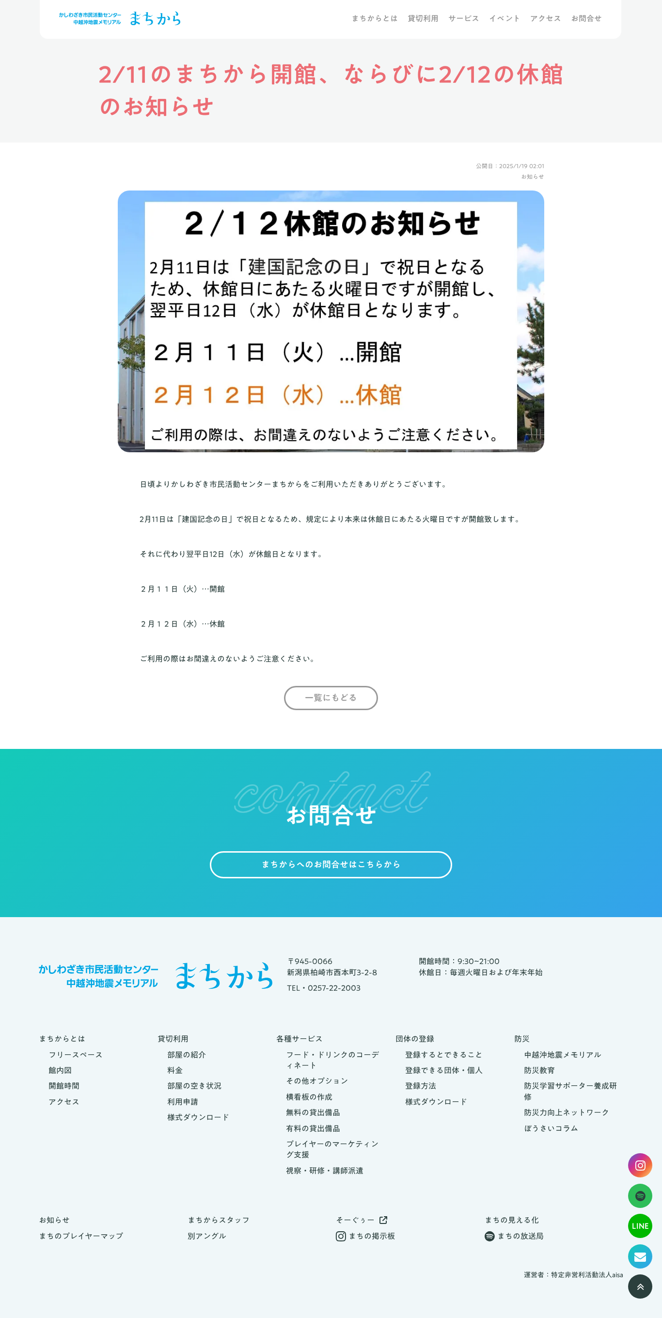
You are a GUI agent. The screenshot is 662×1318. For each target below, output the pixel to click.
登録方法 (420, 1085)
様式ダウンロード (198, 1117)
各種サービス (299, 1038)
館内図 (60, 1070)
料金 (175, 1070)
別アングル (207, 1236)
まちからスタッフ (219, 1220)
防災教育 (539, 1070)
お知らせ (54, 1220)
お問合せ (586, 19)
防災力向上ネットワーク (566, 1112)
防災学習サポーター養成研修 (570, 1091)
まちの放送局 (520, 1236)
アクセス (545, 19)
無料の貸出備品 (313, 1112)
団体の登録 (414, 1038)
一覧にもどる (331, 698)
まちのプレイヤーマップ (81, 1236)
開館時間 (63, 1085)
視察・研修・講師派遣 (324, 1170)
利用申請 (182, 1101)
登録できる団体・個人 (444, 1070)
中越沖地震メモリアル (562, 1054)
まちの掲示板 (371, 1236)
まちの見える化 (512, 1220)
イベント (504, 19)
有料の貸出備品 (313, 1128)
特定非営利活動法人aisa (587, 1275)
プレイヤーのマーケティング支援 (332, 1149)
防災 (522, 1038)
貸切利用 (423, 19)
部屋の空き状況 (194, 1085)
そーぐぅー (355, 1220)
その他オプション (317, 1081)
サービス (463, 19)
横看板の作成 (309, 1097)
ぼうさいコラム (551, 1128)
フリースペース (75, 1054)
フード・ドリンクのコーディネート (332, 1060)
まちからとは (374, 19)
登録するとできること (444, 1054)
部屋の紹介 (186, 1054)
